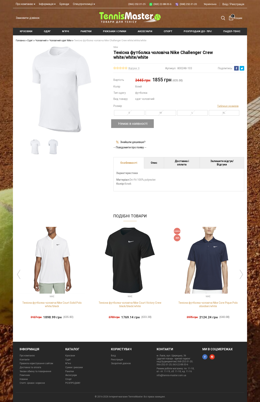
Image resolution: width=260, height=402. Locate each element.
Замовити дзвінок (28, 18)
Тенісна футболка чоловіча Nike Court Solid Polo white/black (52, 304)
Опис (154, 162)
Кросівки (70, 355)
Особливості (128, 162)
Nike (115, 47)
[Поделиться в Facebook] (236, 68)
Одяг (30, 40)
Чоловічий (41, 40)
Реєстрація (237, 4)
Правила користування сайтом (36, 363)
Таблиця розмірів (227, 105)
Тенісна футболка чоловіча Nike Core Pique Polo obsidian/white (208, 304)
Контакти (25, 359)
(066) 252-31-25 (136, 4)
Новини (24, 379)
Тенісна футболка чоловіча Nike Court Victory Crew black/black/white (130, 304)
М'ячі (68, 363)
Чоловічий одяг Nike (60, 40)
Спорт (68, 379)
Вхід (225, 4)
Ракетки (69, 371)
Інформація (46, 4)
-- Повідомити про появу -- (129, 147)
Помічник (25, 375)
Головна (20, 40)
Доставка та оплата (30, 367)
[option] (35, 146)
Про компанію (25, 4)
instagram (212, 356)
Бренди (64, 4)
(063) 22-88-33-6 (162, 4)
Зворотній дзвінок (121, 363)
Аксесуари (71, 375)
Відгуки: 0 (133, 68)
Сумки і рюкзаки (74, 367)
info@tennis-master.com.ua (171, 375)
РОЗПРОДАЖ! (72, 383)
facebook (204, 356)
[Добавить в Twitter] (242, 68)
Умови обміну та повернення (35, 371)
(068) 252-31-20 (188, 4)
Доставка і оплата (182, 163)
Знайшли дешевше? (132, 142)
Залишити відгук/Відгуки (222, 163)
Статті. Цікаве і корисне (32, 383)
